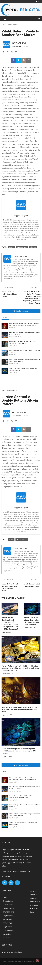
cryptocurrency (22, 247)
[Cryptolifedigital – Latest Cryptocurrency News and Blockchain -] (20, 10)
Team (32, 912)
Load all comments (22, 311)
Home (3, 25)
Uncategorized (12, 390)
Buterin (11, 247)
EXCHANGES (7, 919)
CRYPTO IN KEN (8, 908)
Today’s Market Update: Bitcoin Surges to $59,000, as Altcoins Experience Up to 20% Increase (19, 751)
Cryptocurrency (12, 25)
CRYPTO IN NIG (8, 912)
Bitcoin (11, 539)
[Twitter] (36, 1)
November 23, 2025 (15, 337)
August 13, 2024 (7, 756)
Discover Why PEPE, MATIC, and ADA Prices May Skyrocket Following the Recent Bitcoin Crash (19, 709)
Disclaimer (33, 898)
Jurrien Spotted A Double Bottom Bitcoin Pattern (9, 294)
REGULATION (7, 923)
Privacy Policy (34, 905)
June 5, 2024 (12, 328)
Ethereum (33, 247)
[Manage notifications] (37, 960)
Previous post (8, 287)
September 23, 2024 (30, 628)
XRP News (6, 938)
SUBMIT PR (34, 908)
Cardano (6, 897)
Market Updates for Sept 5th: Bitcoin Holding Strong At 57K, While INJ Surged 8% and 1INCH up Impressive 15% (21, 668)
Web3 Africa (7, 934)
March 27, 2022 (16, 46)
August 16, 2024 (7, 715)
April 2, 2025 (13, 346)
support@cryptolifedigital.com (20, 871)
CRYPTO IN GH (8, 905)
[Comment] (12, 51)
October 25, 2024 (7, 632)
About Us (33, 891)
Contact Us (33, 895)
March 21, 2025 (13, 364)
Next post (34, 287)
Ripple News (7, 927)
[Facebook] (3, 51)
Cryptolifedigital (19, 43)
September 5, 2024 (7, 673)
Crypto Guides (8, 901)
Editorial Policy (35, 902)
